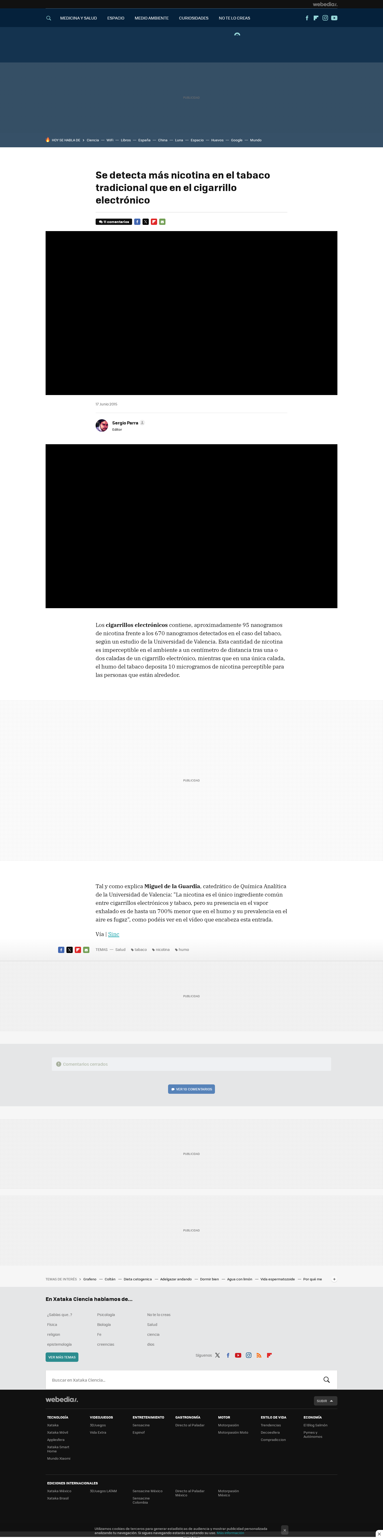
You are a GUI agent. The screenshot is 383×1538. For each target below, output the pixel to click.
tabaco (141, 949)
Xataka (53, 1424)
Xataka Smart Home (58, 1448)
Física (52, 1324)
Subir (322, 1400)
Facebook (307, 18)
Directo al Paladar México (190, 1492)
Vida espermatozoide (278, 1278)
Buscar (326, 1379)
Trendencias (271, 1424)
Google (237, 139)
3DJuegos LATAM (103, 1490)
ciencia (153, 1334)
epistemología (59, 1344)
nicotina (163, 949)
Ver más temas (62, 1357)
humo (184, 949)
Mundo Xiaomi (58, 1458)
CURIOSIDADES (193, 18)
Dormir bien (210, 1278)
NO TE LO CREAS (234, 18)
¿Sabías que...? (59, 1314)
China (163, 139)
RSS (259, 1354)
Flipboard (316, 18)
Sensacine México (148, 1490)
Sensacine (141, 1424)
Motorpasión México (228, 1492)
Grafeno (90, 1278)
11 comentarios (116, 221)
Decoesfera (270, 1432)
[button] (128, 423)
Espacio (197, 139)
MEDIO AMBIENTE (152, 18)
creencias (105, 1344)
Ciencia (93, 139)
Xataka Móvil (57, 1432)
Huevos (217, 139)
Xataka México (59, 1490)
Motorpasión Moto (233, 1432)
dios (151, 1344)
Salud (120, 949)
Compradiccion (273, 1439)
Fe (99, 1334)
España (144, 139)
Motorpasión (228, 1424)
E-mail (162, 222)
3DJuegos (98, 1424)
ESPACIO (115, 18)
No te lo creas (159, 1314)
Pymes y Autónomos (313, 1434)
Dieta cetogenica (138, 1278)
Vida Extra (98, 1432)
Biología (104, 1324)
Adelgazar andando (176, 1278)
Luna (179, 139)
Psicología (106, 1314)
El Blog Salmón (316, 1424)
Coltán (110, 1278)
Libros (126, 139)
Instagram (325, 18)
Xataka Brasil (58, 1498)
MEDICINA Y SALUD (78, 18)
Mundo (256, 139)
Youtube (334, 18)
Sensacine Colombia (141, 1500)
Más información (230, 1532)
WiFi (110, 139)
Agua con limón (240, 1278)
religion (53, 1334)
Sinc (113, 934)
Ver (194, 1088)
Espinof (139, 1432)
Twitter (146, 222)
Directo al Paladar (190, 1424)
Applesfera (56, 1439)
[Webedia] (325, 4)
